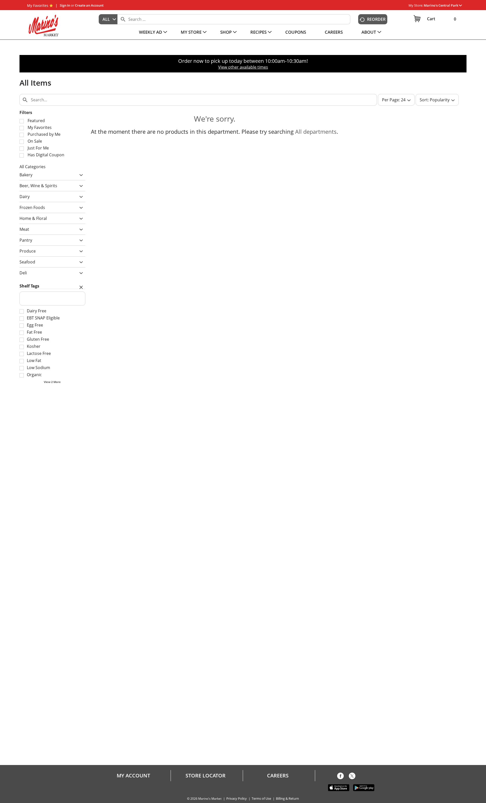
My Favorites (37, 5)
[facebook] (340, 777)
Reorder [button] (376, 19)
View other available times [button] (243, 67)
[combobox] (108, 19)
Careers (278, 776)
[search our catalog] (123, 19)
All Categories (32, 166)
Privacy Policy (236, 798)
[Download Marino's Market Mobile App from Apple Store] (338, 787)
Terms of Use (261, 798)
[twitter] (352, 777)
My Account (133, 776)
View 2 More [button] (52, 382)
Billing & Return (287, 798)
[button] (443, 5)
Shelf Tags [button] (29, 286)
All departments (316, 131)
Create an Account (89, 5)
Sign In (65, 5)
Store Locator (206, 776)
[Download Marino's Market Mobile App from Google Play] (363, 787)
